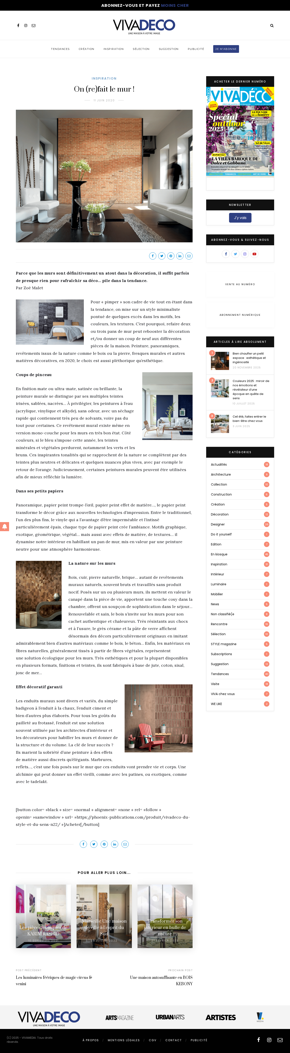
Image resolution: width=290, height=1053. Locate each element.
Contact (173, 1040)
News (215, 604)
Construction (221, 494)
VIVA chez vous (223, 694)
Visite (215, 684)
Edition (216, 544)
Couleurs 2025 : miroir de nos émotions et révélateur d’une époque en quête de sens (251, 389)
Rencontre (219, 624)
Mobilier (217, 594)
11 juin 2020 (104, 100)
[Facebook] (226, 254)
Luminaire (218, 584)
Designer (218, 524)
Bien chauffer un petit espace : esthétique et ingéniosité (249, 357)
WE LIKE (216, 704)
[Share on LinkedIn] (180, 256)
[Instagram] (245, 254)
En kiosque (219, 554)
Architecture (221, 474)
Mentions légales (124, 1040)
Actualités (219, 464)
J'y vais (240, 217)
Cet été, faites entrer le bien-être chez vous (249, 418)
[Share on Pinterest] (170, 256)
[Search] (272, 25)
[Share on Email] (189, 256)
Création (86, 49)
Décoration (220, 514)
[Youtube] (254, 254)
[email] (33, 25)
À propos (90, 1040)
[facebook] (18, 25)
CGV (153, 1040)
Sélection (141, 49)
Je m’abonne (226, 49)
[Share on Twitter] (161, 256)
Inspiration (114, 49)
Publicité (196, 49)
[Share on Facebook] (152, 256)
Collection (219, 484)
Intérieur (217, 574)
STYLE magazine (224, 644)
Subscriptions (221, 654)
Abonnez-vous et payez (145, 5)
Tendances (60, 49)
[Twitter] (235, 254)
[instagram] (26, 25)
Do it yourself (221, 534)
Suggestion (169, 49)
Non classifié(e (222, 614)
